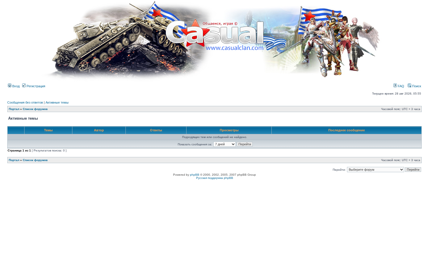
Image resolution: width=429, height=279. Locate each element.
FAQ (400, 86)
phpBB (194, 174)
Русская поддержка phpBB (214, 177)
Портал (14, 109)
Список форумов (35, 109)
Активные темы (57, 102)
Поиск (416, 86)
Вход (15, 86)
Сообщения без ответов (25, 102)
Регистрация (35, 86)
